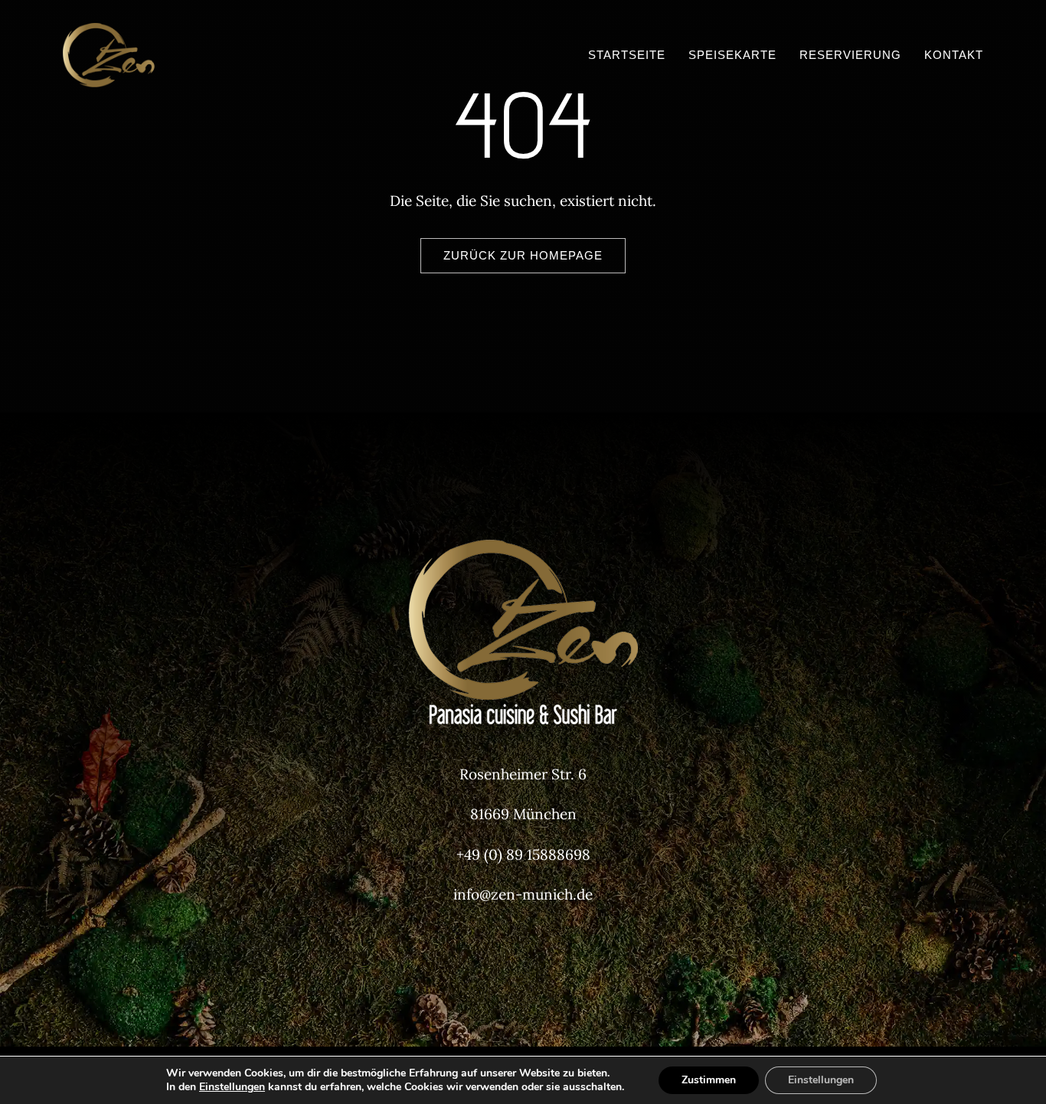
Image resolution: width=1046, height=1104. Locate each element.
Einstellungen (232, 1087)
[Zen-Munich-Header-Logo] (164, 30)
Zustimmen (709, 1080)
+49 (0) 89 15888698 (523, 854)
